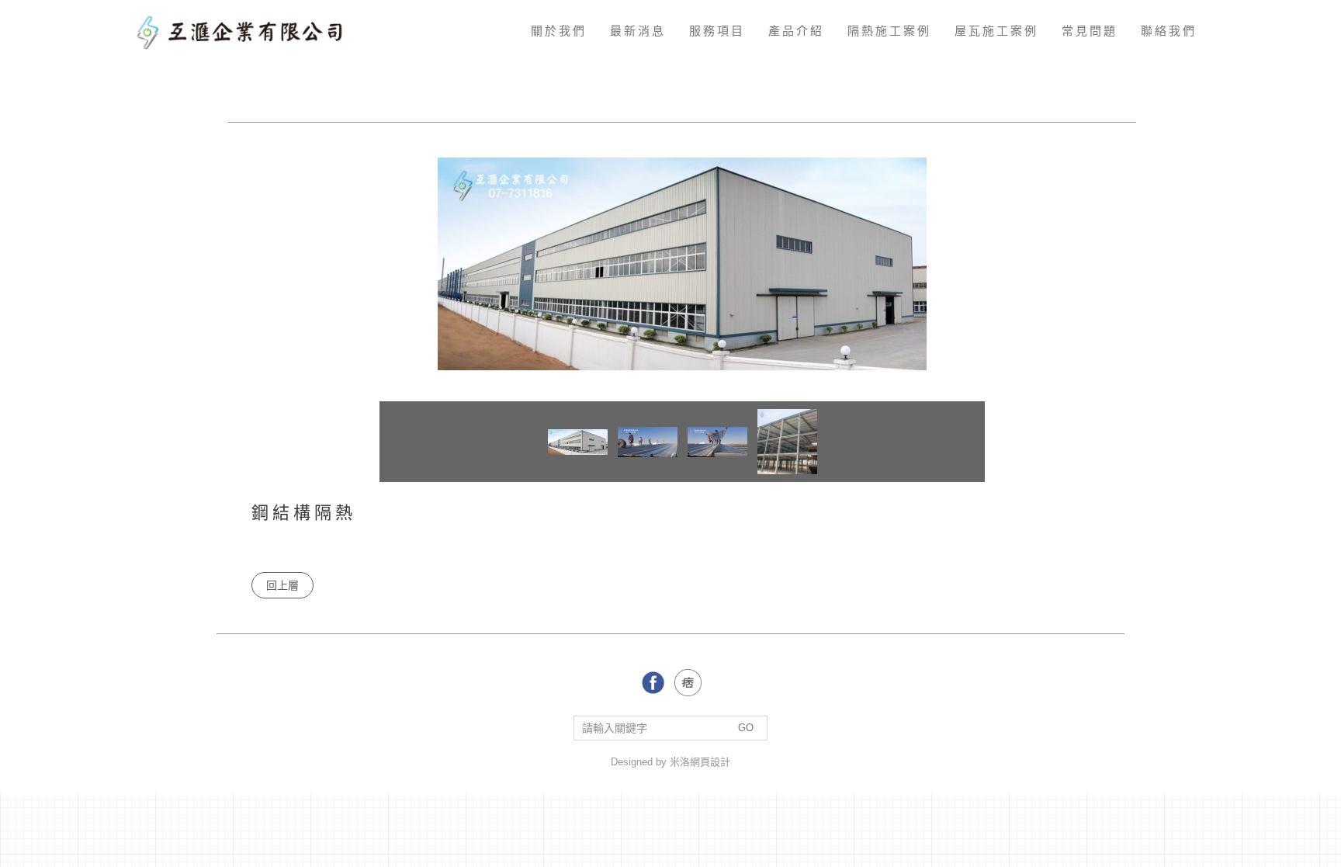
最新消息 (638, 30)
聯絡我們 (1169, 30)
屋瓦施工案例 (996, 30)
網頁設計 (710, 762)
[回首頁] (245, 31)
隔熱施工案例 (889, 30)
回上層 (282, 585)
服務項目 (717, 30)
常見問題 (1090, 30)
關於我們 (559, 30)
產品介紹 (796, 30)
